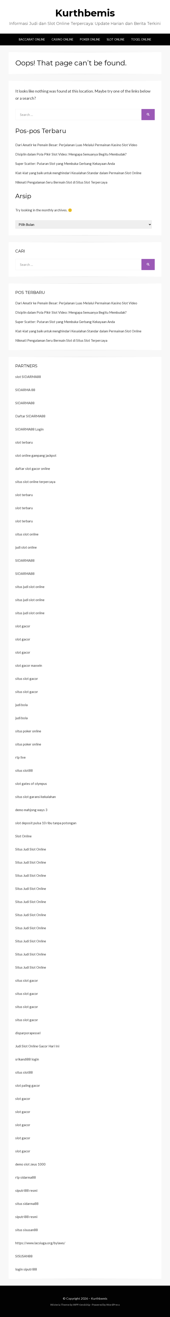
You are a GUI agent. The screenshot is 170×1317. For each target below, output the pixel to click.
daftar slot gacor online (32, 469)
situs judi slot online (29, 587)
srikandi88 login (27, 1059)
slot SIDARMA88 (28, 377)
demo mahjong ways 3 (31, 810)
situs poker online (28, 731)
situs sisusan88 (26, 1230)
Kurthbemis (85, 13)
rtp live (20, 757)
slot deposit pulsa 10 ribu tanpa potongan (45, 823)
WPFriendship (81, 1304)
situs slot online (27, 534)
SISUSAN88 (24, 1256)
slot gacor (22, 626)
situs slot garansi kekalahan (35, 797)
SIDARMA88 (25, 403)
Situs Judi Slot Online (30, 849)
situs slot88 (24, 770)
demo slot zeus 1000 (30, 1164)
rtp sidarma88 (25, 1177)
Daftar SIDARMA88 (30, 416)
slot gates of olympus (31, 784)
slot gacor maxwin (28, 665)
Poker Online (90, 39)
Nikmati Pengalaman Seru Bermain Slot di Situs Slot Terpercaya (61, 182)
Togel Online (141, 39)
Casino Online (62, 39)
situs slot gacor (26, 679)
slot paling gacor (27, 1085)
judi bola (21, 705)
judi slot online (26, 547)
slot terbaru (24, 442)
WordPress (113, 1304)
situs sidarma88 (27, 1204)
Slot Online (115, 39)
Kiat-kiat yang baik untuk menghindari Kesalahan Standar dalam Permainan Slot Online (78, 173)
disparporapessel (28, 1033)
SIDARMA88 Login (29, 429)
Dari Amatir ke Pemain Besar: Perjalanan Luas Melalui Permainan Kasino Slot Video (76, 145)
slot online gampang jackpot (35, 455)
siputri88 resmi (26, 1190)
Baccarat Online (32, 39)
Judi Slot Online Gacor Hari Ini (37, 1046)
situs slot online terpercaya (35, 482)
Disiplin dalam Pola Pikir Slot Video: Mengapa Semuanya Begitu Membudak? (71, 154)
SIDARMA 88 (25, 390)
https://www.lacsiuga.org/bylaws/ (40, 1243)
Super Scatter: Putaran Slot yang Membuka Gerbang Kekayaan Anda (65, 164)
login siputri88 (26, 1269)
